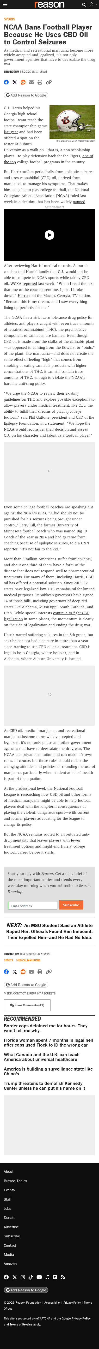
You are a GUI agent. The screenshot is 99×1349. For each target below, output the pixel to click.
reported (30, 283)
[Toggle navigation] (5, 4)
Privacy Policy (72, 1303)
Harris (23, 295)
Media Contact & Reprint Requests (30, 993)
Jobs (7, 1208)
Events (9, 1189)
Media (9, 1254)
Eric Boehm (11, 72)
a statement (54, 423)
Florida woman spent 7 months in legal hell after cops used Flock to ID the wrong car (48, 1042)
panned (79, 201)
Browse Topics (15, 1180)
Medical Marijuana (28, 960)
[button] (93, 4)
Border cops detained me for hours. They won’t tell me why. (45, 1028)
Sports (9, 18)
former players (23, 818)
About (8, 1171)
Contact (10, 1245)
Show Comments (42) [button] (29, 1005)
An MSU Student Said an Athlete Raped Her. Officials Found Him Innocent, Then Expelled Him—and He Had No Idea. (49, 931)
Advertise (11, 1226)
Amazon (10, 1263)
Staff (8, 1199)
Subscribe (71, 905)
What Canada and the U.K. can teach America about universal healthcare (42, 1056)
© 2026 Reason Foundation (22, 1303)
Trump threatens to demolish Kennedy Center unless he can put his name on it (44, 1085)
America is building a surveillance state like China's (48, 1071)
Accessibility (52, 1303)
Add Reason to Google (28, 95)
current (83, 812)
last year (11, 132)
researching (30, 794)
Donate (9, 1217)
